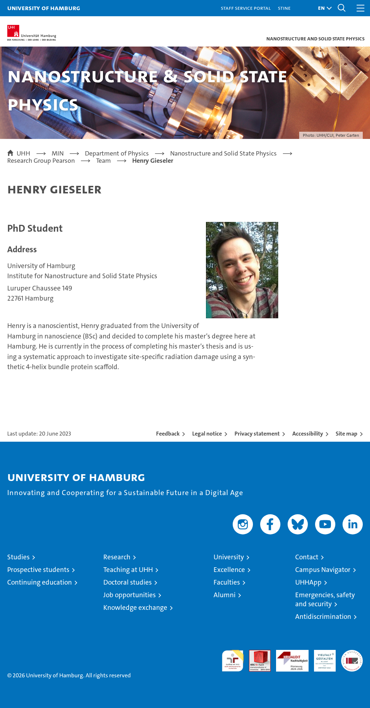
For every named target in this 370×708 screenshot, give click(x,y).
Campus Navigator (322, 569)
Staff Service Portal (246, 8)
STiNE (284, 8)
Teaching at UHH (128, 569)
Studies (18, 556)
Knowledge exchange (135, 607)
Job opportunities (129, 594)
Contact (306, 556)
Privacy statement (257, 433)
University (229, 556)
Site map (346, 433)
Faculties (227, 582)
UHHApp (308, 582)
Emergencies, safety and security (325, 599)
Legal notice (207, 433)
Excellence (229, 569)
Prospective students (38, 569)
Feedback (168, 433)
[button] (323, 8)
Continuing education (39, 582)
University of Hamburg (43, 7)
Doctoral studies (127, 582)
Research (116, 556)
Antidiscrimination (323, 616)
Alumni (225, 594)
